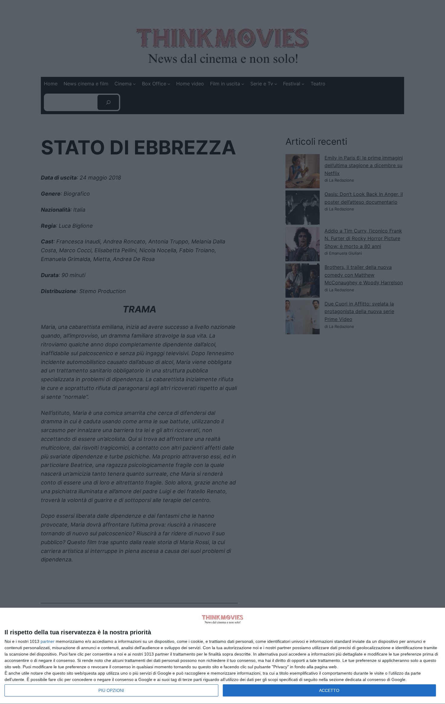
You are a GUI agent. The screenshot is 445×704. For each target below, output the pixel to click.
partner (47, 641)
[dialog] (222, 656)
